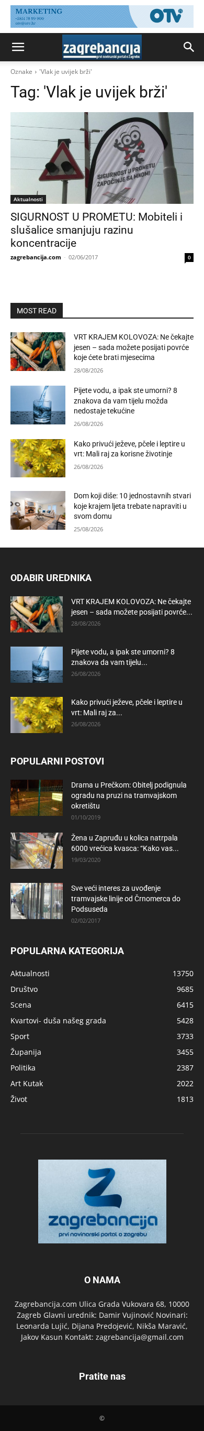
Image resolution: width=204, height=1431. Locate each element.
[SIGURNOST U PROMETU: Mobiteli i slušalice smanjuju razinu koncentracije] (102, 158)
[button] (18, 47)
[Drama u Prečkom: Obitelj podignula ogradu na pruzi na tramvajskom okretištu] (36, 798)
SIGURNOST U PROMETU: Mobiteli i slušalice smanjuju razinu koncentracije (96, 230)
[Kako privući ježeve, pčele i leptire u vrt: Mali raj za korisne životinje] (37, 458)
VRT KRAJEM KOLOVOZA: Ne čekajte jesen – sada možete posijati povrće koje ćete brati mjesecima (134, 347)
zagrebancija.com (35, 257)
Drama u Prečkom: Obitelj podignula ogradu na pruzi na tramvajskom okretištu (129, 795)
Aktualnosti (28, 199)
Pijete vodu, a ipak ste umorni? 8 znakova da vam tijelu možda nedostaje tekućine (125, 400)
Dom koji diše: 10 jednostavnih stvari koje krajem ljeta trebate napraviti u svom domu (132, 505)
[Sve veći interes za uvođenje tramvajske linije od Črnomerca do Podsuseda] (36, 901)
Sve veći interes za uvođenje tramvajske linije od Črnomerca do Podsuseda (125, 898)
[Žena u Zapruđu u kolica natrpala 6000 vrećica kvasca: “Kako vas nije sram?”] (36, 851)
